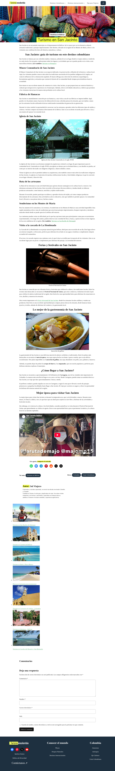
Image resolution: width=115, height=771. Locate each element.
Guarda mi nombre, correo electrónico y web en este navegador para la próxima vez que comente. (52, 725)
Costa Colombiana (88, 475)
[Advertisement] (57, 19)
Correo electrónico (25, 708)
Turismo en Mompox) (49, 63)
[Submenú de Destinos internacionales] (84, 3)
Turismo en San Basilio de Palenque (63, 221)
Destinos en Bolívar (57, 35)
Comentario (23, 678)
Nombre (22, 699)
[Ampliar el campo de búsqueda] (103, 3)
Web (20, 716)
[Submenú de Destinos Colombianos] (65, 3)
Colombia (76, 475)
